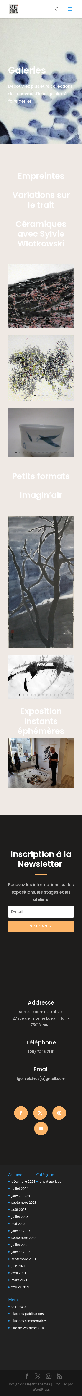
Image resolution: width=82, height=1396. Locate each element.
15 (65, 322)
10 (45, 322)
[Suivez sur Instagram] (59, 1113)
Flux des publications (27, 1313)
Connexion (19, 1306)
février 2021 (20, 1287)
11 (49, 322)
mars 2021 (19, 1280)
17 (39, 328)
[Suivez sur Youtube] (41, 1128)
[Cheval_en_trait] (41, 400)
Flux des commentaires (29, 1321)
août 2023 (18, 1209)
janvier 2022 (20, 1252)
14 (61, 322)
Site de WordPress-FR (27, 1328)
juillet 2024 (19, 1188)
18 (43, 328)
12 (53, 322)
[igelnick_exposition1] (41, 786)
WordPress (41, 1389)
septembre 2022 (23, 1237)
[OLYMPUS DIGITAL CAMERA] (41, 456)
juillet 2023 (19, 1216)
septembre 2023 (23, 1202)
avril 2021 (18, 1273)
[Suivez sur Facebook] (21, 1113)
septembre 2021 (23, 1259)
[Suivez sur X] (40, 1113)
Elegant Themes (37, 1384)
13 (57, 322)
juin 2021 (18, 1266)
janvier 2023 (20, 1231)
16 (69, 322)
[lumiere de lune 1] (41, 647)
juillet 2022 (19, 1245)
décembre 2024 (23, 1181)
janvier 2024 (20, 1195)
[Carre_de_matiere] (41, 327)
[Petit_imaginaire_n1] (41, 698)
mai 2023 (18, 1224)
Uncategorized (50, 1181)
